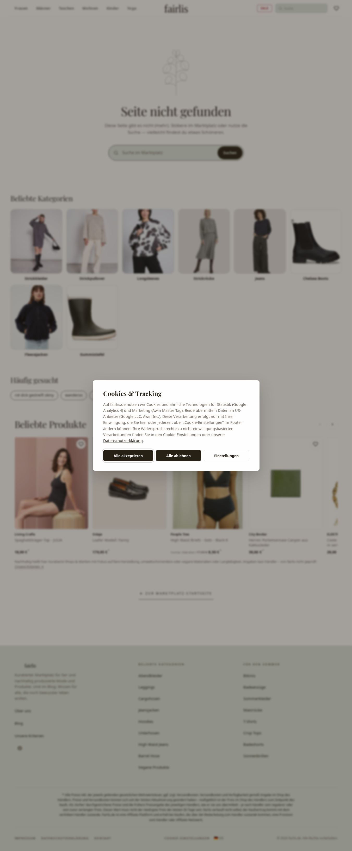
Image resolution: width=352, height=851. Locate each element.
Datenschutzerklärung (123, 440)
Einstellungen (226, 455)
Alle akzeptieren (128, 455)
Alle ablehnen (178, 455)
